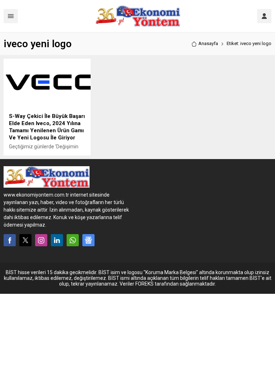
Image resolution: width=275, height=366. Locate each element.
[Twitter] (25, 240)
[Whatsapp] (73, 240)
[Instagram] (41, 240)
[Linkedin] (57, 240)
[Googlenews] (88, 240)
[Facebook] (10, 240)
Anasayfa (208, 43)
